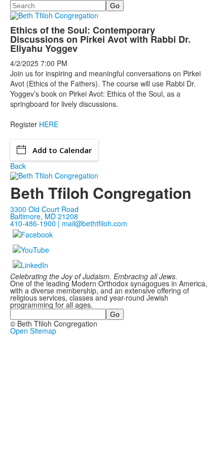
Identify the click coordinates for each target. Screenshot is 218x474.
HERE (48, 124)
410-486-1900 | (36, 223)
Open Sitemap (33, 330)
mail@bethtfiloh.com (94, 223)
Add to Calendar (62, 150)
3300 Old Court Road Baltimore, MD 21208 (44, 212)
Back (18, 166)
